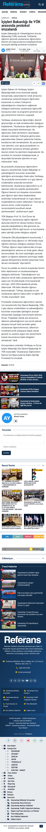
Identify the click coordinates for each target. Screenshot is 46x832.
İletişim (10, 795)
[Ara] (40, 4)
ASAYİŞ (5, 12)
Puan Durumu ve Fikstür (10, 705)
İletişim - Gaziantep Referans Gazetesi (22, 723)
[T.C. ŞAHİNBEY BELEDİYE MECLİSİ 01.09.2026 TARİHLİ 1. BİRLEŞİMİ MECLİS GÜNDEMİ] (12, 474)
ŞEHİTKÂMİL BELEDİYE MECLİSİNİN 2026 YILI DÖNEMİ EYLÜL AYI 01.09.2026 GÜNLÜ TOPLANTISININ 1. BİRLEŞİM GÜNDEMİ (12, 506)
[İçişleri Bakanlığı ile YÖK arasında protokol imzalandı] (23, 67)
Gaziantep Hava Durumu (31, 692)
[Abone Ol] (43, 83)
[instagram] (21, 740)
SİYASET (23, 12)
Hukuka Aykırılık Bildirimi (23, 721)
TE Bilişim (28, 734)
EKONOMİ (42, 12)
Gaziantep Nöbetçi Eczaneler (11, 692)
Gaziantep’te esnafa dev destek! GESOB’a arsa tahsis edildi (33, 504)
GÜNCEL (13, 12)
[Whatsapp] (31, 680)
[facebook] (8, 740)
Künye (10, 792)
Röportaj (11, 784)
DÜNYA (32, 12)
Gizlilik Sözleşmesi (29, 718)
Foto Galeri (12, 773)
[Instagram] (19, 680)
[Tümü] (43, 465)
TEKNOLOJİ (16, 762)
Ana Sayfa (11, 746)
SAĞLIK (14, 757)
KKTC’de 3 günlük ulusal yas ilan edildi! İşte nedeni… (33, 527)
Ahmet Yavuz (19, 416)
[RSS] (35, 680)
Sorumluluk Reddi (33, 725)
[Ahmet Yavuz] (7, 418)
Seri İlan (10, 781)
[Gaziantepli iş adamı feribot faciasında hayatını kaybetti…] (12, 520)
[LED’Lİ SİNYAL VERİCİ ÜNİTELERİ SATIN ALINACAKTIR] (34, 474)
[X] (15, 680)
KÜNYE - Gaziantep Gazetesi (16, 725)
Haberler (5, 18)
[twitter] (15, 740)
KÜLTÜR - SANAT (18, 770)
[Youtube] (27, 680)
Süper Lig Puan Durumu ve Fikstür (25, 811)
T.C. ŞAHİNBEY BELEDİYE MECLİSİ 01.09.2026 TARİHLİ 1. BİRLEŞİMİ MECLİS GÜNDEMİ (12, 483)
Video (10, 776)
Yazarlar (10, 778)
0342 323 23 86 (24, 668)
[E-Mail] (15, 421)
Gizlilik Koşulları (15, 718)
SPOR (13, 759)
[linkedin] (41, 740)
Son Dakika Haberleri (13, 710)
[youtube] (28, 740)
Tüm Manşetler (31, 704)
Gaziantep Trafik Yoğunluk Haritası (31, 698)
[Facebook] (11, 680)
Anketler (11, 789)
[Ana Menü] (43, 4)
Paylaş (6, 83)
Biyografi (11, 786)
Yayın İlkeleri (23, 728)
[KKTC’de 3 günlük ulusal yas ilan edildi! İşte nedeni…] (34, 520)
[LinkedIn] (23, 680)
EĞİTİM (14, 767)
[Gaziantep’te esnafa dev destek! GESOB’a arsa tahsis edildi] (34, 495)
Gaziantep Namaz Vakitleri (11, 698)
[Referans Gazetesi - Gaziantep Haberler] (16, 4)
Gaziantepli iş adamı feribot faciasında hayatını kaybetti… (12, 527)
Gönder (6, 453)
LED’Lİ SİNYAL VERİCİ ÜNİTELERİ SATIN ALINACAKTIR (31, 483)
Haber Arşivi (31, 710)
